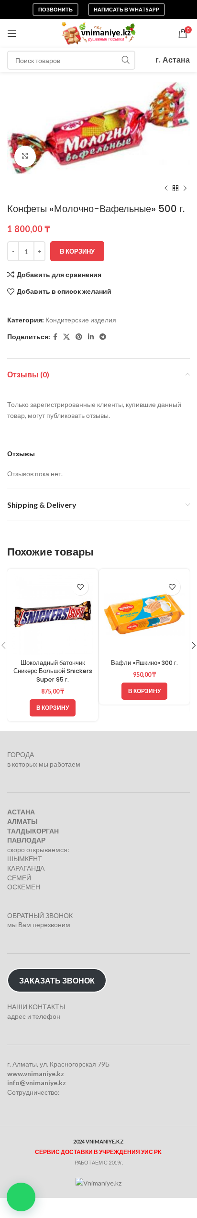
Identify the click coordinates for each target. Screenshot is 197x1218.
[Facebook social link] (55, 337)
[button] (21, 1197)
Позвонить (55, 9)
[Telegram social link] (103, 337)
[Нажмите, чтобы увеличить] (25, 156)
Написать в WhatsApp (126, 9)
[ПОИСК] (125, 60)
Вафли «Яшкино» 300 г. (144, 663)
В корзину (77, 251)
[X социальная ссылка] (66, 337)
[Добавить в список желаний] (80, 586)
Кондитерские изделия (80, 320)
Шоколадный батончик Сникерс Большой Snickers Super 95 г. (52, 671)
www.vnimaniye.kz (35, 1073)
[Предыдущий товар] (166, 188)
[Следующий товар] (185, 188)
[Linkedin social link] (91, 337)
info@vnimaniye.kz (36, 1083)
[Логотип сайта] (98, 33)
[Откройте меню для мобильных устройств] (12, 33)
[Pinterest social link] (79, 337)
